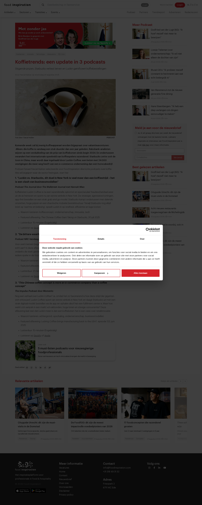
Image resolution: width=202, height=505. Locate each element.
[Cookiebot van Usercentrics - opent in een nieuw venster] (148, 230)
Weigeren (61, 273)
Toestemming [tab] (59, 239)
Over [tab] (142, 239)
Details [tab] (101, 239)
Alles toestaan (140, 273)
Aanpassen (99, 273)
